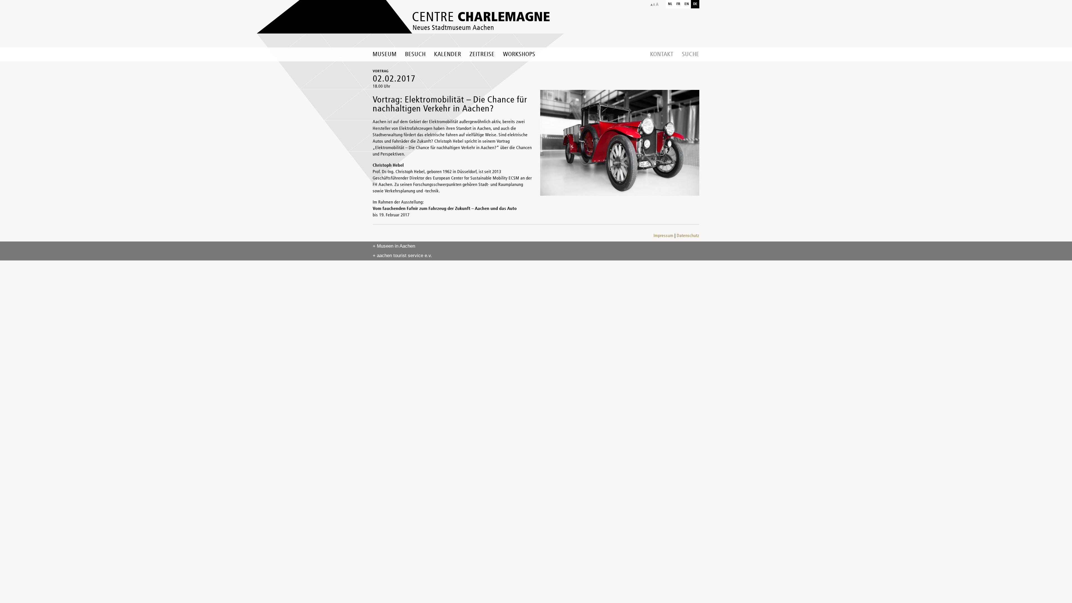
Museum (385, 54)
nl (670, 4)
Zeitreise (482, 54)
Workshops (519, 54)
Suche (690, 54)
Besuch (415, 54)
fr (678, 4)
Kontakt (662, 54)
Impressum (663, 236)
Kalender (447, 54)
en (687, 4)
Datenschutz (688, 236)
